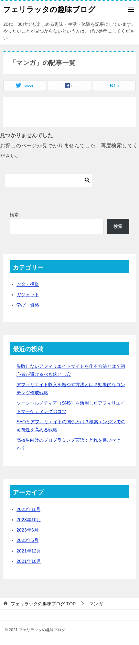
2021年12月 (28, 550)
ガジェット (27, 294)
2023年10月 (28, 519)
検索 (14, 214)
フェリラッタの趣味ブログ (49, 9)
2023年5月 (27, 540)
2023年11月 (28, 509)
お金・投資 (27, 284)
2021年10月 (28, 561)
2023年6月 (27, 530)
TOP (43, 603)
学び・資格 (27, 305)
